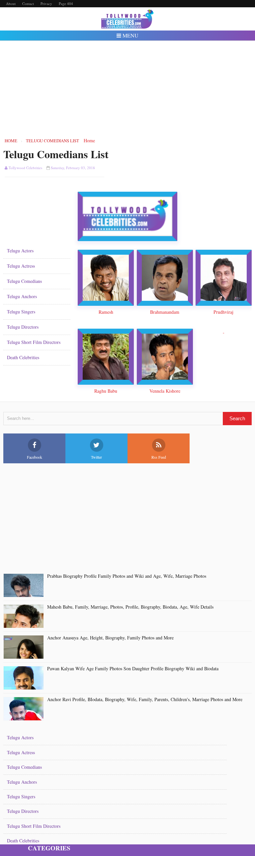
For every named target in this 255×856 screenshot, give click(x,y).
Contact (28, 3)
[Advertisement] (128, 88)
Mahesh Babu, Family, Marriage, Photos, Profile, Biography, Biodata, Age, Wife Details (130, 607)
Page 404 (66, 3)
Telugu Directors (23, 327)
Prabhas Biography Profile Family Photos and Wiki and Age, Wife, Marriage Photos (126, 576)
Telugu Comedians (24, 281)
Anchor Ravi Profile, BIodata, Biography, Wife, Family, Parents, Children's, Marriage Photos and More (144, 699)
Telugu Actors (20, 250)
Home (89, 140)
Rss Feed (158, 457)
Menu (129, 35)
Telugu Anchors (22, 296)
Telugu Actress (21, 266)
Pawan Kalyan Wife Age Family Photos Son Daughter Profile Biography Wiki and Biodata (132, 669)
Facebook (34, 457)
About (11, 3)
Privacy (46, 3)
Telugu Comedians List (56, 154)
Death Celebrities (23, 357)
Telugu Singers (21, 311)
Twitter (96, 457)
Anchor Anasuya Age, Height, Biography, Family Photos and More (110, 638)
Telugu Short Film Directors (33, 342)
